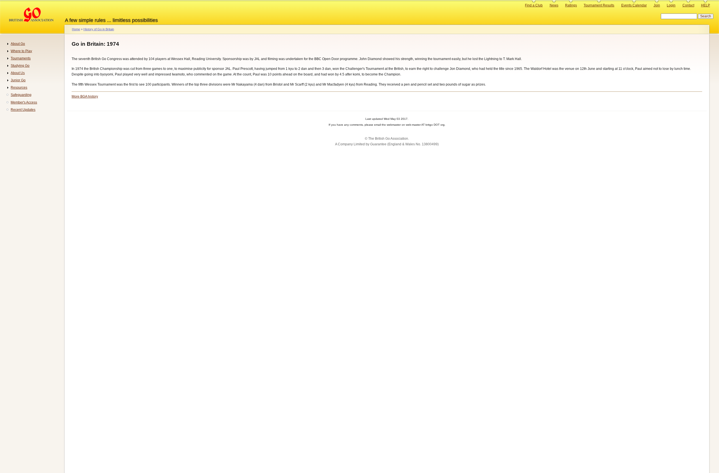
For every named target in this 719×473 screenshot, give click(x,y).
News (554, 5)
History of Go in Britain (98, 29)
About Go (18, 44)
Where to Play (21, 51)
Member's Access (24, 102)
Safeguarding (21, 95)
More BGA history (85, 96)
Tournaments (21, 58)
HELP (705, 5)
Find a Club (534, 5)
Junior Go (18, 80)
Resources (19, 87)
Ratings (571, 5)
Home (76, 29)
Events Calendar (634, 5)
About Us (18, 73)
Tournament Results (599, 5)
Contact (688, 5)
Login (671, 5)
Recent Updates (23, 110)
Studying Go (20, 66)
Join (657, 5)
